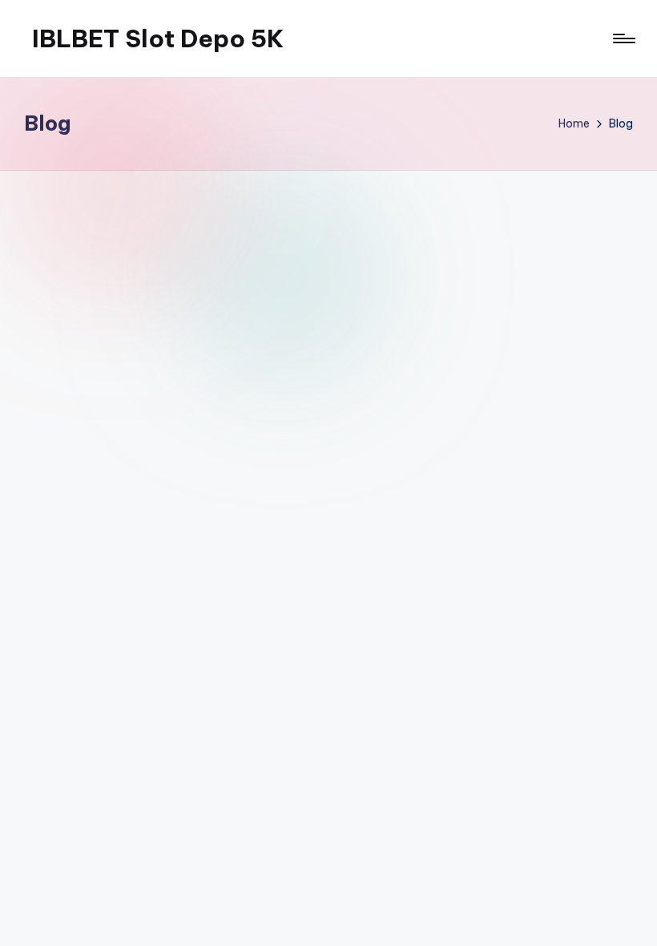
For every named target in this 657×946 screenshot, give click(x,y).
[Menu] (623, 38)
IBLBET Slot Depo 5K (158, 38)
